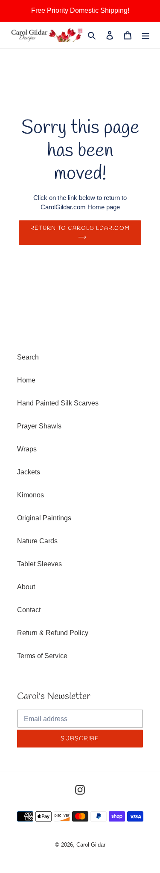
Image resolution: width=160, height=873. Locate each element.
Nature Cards (37, 541)
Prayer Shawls (39, 426)
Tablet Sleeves (39, 564)
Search (28, 357)
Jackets (28, 472)
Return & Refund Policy (52, 632)
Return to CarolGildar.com (79, 228)
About (26, 587)
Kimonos (30, 495)
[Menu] (145, 35)
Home (26, 380)
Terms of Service (42, 655)
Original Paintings (44, 518)
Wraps (27, 449)
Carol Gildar (90, 845)
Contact (29, 609)
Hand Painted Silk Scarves (58, 403)
